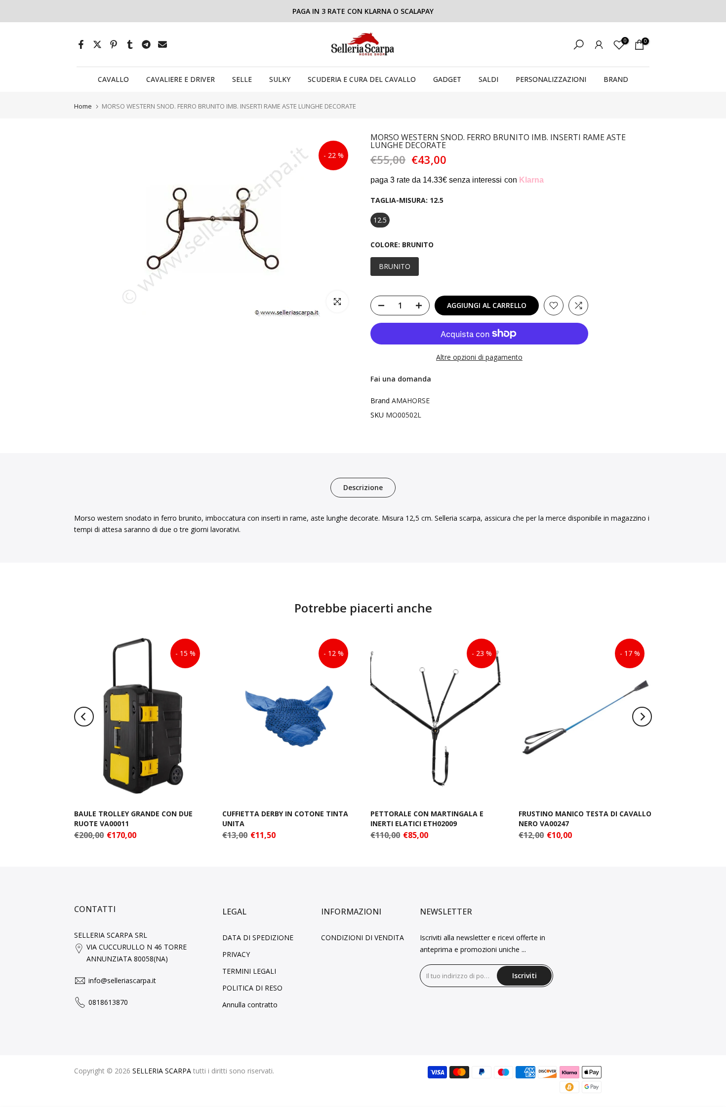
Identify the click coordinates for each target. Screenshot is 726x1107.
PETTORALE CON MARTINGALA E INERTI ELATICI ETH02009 (427, 818)
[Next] (642, 716)
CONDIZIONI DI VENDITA (362, 937)
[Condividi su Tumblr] (129, 44)
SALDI (488, 79)
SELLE (242, 79)
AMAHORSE (411, 400)
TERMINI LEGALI (249, 971)
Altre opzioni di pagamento (479, 357)
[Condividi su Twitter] (97, 44)
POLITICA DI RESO (252, 987)
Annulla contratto (250, 1004)
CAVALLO (113, 79)
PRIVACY (236, 954)
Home (83, 106)
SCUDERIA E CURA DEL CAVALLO (362, 79)
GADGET (447, 79)
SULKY (279, 79)
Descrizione (363, 487)
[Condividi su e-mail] (162, 44)
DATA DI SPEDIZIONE (257, 937)
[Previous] (84, 716)
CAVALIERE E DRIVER (180, 79)
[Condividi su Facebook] (81, 44)
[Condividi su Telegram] (146, 44)
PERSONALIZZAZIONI (551, 79)
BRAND (616, 79)
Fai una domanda (400, 378)
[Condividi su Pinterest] (113, 44)
